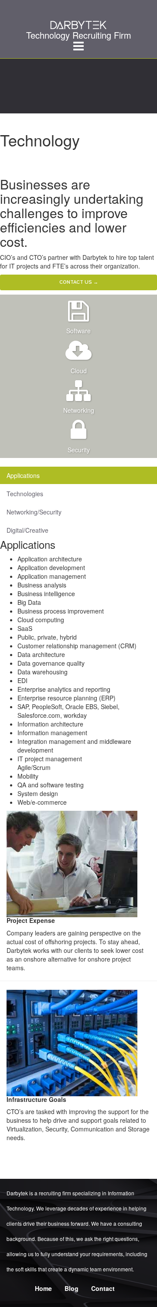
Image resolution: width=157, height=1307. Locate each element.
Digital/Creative (27, 530)
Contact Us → (78, 282)
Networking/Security (34, 512)
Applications (23, 475)
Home (43, 1288)
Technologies (25, 493)
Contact (103, 1288)
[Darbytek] (78, 20)
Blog (71, 1288)
